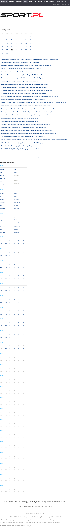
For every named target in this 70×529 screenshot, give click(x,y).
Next (35, 1)
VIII (6, 244)
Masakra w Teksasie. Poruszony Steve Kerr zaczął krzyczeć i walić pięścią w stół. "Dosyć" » (29, 96)
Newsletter (27, 506)
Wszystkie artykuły (38, 506)
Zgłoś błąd (58, 517)
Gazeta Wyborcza (34, 502)
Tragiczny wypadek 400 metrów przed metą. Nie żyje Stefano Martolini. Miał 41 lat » (26, 65)
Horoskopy (24, 502)
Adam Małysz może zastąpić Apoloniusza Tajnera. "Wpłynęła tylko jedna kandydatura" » (28, 133)
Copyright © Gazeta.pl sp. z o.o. (35, 513)
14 (26, 43)
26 (16, 50)
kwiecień (2, 178)
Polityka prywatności (30, 517)
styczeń (2, 169)
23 (2, 50)
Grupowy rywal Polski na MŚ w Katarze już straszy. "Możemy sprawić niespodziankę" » (28, 109)
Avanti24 (63, 1)
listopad (16, 205)
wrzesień (16, 199)
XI (19, 244)
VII (1, 244)
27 (21, 50)
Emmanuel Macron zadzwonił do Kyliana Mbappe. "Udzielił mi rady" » (22, 75)
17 (7, 46)
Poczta (54, 4)
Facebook (48, 506)
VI (23, 240)
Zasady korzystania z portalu (45, 517)
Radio (58, 4)
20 (21, 46)
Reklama (20, 517)
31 (7, 53)
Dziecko (51, 1)
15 (30, 43)
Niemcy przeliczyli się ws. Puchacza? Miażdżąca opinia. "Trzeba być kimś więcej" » (27, 112)
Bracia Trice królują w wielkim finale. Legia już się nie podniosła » (21, 71)
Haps (49, 502)
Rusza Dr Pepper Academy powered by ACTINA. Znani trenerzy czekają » (23, 93)
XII (23, 244)
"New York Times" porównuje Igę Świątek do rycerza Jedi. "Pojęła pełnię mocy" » (26, 142)
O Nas (11, 517)
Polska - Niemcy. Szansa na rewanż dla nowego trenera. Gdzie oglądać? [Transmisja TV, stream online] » (33, 102)
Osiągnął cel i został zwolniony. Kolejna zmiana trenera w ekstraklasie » (23, 127)
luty (1, 172)
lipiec (15, 169)
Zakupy (43, 502)
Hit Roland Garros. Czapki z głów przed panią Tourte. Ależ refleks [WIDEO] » (24, 87)
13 (21, 43)
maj (1, 181)
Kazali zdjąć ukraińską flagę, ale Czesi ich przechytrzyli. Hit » (20, 121)
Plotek (30, 1)
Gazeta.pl (4, 1)
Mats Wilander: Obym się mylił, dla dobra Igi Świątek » (18, 146)
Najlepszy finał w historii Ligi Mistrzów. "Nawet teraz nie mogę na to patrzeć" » (25, 124)
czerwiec (2, 185)
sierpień (16, 172)
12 (16, 43)
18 (11, 46)
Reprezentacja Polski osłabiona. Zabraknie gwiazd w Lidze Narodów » (23, 99)
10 (7, 43)
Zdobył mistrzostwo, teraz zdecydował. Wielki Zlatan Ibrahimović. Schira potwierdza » (27, 130)
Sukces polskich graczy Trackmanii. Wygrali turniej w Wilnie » (20, 118)
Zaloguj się (63, 4)
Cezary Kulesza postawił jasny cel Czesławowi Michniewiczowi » (21, 68)
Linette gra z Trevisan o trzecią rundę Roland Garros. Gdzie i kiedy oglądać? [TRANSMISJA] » (30, 59)
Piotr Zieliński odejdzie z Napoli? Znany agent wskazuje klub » (20, 149)
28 (26, 50)
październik (17, 202)
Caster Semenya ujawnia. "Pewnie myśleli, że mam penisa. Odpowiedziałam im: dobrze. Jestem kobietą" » (34, 139)
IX (9, 244)
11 (11, 43)
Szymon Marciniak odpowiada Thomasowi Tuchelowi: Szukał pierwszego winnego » (27, 105)
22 (30, 46)
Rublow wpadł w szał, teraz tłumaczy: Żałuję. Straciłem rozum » (20, 81)
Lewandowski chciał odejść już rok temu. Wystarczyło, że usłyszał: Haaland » (25, 84)
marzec (2, 175)
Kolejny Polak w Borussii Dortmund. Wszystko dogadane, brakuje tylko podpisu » (26, 90)
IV (14, 240)
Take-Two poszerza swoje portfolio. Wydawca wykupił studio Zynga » (22, 78)
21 (26, 46)
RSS (15, 517)
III (9, 240)
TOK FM (58, 1)
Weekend (11, 1)
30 (2, 53)
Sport (25, 1)
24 (7, 50)
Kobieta (46, 1)
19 (16, 46)
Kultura (40, 1)
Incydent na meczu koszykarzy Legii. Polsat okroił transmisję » (20, 62)
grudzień (16, 208)
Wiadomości (19, 1)
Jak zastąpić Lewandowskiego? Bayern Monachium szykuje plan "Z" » (23, 136)
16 (2, 46)
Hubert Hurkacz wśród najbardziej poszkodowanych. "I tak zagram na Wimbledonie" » (28, 115)
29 (30, 50)
